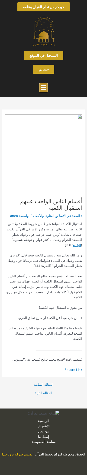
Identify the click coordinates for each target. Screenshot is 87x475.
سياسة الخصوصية (44, 442)
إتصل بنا (43, 436)
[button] (43, 87)
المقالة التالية (43, 393)
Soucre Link (73, 370)
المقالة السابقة (43, 384)
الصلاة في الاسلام (68, 216)
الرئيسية (43, 421)
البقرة (77, 245)
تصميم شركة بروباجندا (17, 454)
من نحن (43, 431)
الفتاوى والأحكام (43, 216)
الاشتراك (44, 426)
